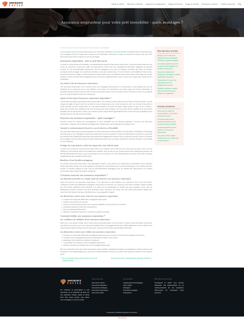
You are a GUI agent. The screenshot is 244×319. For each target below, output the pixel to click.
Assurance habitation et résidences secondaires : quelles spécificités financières (168, 74)
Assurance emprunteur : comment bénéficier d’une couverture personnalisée (166, 121)
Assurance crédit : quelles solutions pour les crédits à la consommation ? (167, 138)
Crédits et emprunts (228, 4)
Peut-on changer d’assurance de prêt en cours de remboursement (79, 259)
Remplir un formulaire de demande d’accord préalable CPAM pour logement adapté (167, 58)
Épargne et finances (175, 4)
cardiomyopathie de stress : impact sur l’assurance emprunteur (167, 129)
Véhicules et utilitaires (135, 4)
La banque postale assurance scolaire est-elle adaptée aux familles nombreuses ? (167, 66)
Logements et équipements (156, 4)
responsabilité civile (123, 52)
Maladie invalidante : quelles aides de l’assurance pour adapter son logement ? (167, 90)
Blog (239, 4)
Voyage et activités (192, 4)
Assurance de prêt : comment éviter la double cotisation (131, 258)
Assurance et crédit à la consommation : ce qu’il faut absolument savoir (167, 113)
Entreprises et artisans (210, 4)
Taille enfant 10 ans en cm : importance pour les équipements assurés (167, 82)
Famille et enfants (118, 4)
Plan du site (122, 318)
